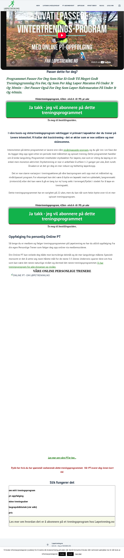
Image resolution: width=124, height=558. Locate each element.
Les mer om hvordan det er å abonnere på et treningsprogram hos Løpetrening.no (61, 522)
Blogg (102, 5)
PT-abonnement (68, 5)
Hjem (38, 5)
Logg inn (110, 5)
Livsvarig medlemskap (51, 5)
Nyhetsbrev (92, 5)
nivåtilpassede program (75, 149)
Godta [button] (62, 554)
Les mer (78, 554)
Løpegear (80, 5)
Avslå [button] (70, 554)
